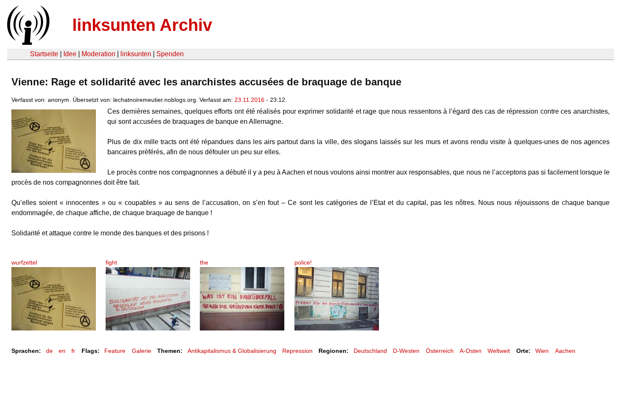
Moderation (98, 53)
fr (73, 350)
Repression (297, 350)
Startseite (44, 53)
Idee (69, 53)
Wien (542, 350)
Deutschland (370, 350)
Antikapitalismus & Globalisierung (232, 350)
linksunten (135, 53)
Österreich (440, 350)
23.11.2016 (249, 99)
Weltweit (499, 350)
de (49, 350)
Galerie (141, 350)
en (62, 350)
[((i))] (27, 42)
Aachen (565, 350)
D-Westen (406, 350)
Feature (114, 350)
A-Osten (471, 350)
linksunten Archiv (142, 25)
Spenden (170, 53)
